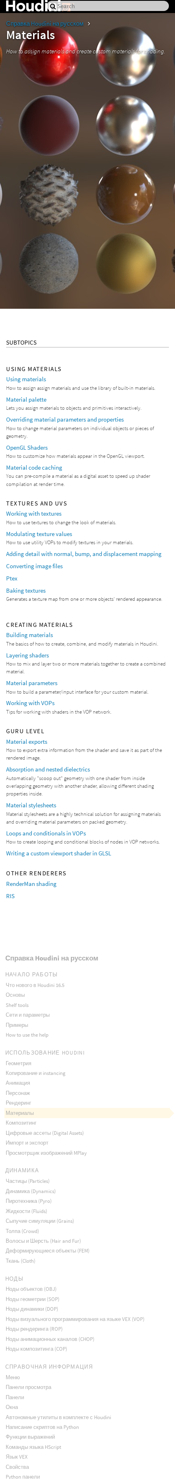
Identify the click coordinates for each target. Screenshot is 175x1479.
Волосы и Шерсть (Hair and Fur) (43, 1240)
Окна (12, 1407)
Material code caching (34, 467)
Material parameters (31, 683)
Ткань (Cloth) (20, 1260)
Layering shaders (27, 655)
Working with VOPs (30, 703)
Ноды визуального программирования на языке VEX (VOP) (75, 1319)
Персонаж (18, 1093)
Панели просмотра (28, 1387)
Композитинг (21, 1122)
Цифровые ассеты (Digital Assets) (45, 1133)
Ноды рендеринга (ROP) (34, 1328)
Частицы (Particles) (28, 1181)
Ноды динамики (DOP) (32, 1308)
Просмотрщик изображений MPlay (46, 1152)
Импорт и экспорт (27, 1142)
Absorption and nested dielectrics (48, 769)
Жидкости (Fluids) (26, 1211)
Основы (15, 994)
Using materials (26, 379)
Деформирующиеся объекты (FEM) (48, 1250)
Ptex (12, 578)
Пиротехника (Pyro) (29, 1201)
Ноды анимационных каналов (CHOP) (50, 1339)
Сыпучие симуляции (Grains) (40, 1220)
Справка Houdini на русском (45, 23)
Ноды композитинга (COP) (36, 1348)
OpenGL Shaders (27, 447)
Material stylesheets (31, 805)
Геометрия (18, 1063)
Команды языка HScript (33, 1447)
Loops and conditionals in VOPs (46, 833)
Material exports (26, 741)
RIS (10, 896)
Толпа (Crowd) (22, 1231)
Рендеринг (18, 1102)
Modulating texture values (39, 534)
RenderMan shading (31, 884)
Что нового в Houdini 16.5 (35, 985)
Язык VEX (17, 1456)
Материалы (20, 1113)
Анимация (18, 1082)
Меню (13, 1377)
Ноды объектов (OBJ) (31, 1289)
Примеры (17, 1025)
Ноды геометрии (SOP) (32, 1299)
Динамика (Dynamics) (31, 1191)
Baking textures (26, 590)
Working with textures (33, 513)
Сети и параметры (28, 1014)
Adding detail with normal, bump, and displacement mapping (84, 554)
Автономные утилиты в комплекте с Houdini (58, 1417)
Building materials (29, 635)
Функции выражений (30, 1436)
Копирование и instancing (36, 1073)
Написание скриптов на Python (42, 1427)
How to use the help (27, 1034)
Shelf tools (17, 1005)
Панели (15, 1397)
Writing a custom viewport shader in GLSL (58, 853)
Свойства (17, 1467)
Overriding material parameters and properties (65, 419)
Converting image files (34, 566)
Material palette (26, 399)
